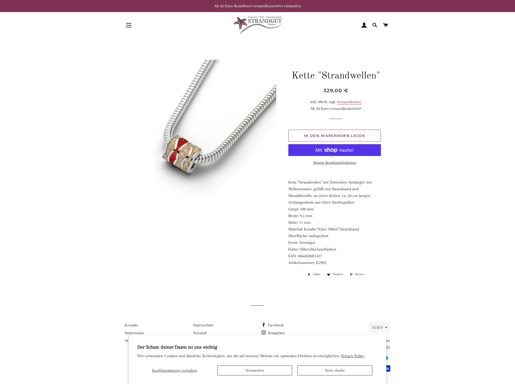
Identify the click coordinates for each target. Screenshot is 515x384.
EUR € (377, 327)
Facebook (275, 325)
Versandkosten (349, 101)
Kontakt (131, 325)
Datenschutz (203, 325)
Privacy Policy (353, 355)
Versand (200, 332)
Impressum (134, 332)
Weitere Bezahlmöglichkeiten (334, 163)
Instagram (276, 332)
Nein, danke (335, 370)
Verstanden (254, 370)
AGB (128, 340)
